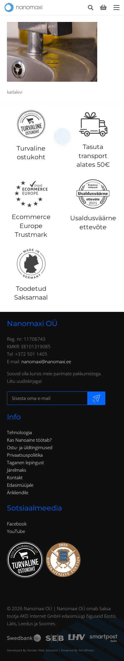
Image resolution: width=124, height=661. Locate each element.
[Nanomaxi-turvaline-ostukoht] (25, 560)
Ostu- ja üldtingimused (29, 447)
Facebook (16, 524)
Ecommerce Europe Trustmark (31, 225)
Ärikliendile (17, 492)
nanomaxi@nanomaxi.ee (46, 361)
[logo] (23, 7)
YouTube (16, 531)
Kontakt (15, 477)
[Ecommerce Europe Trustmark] (31, 194)
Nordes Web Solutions (42, 650)
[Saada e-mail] (96, 398)
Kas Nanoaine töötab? (29, 440)
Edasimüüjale (20, 485)
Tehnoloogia (19, 432)
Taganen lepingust (25, 462)
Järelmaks (16, 470)
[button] (91, 7)
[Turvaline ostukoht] (31, 124)
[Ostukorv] (103, 7)
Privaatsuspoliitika (25, 455)
